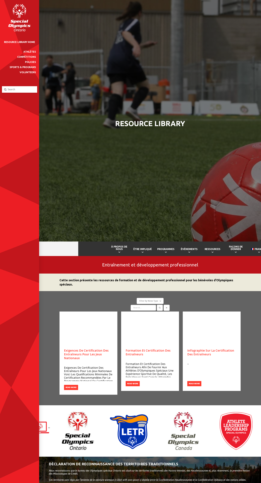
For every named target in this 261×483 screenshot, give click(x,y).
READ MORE (71, 387)
